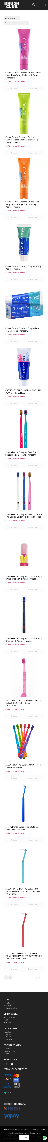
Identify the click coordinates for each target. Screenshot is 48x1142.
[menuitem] (32, 5)
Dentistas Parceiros (10, 1008)
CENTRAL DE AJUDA (12, 1045)
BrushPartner (8, 1039)
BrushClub (7, 1032)
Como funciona (9, 1003)
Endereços (7, 1022)
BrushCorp (7, 1034)
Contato (6, 1054)
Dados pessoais (9, 1017)
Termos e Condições (11, 1051)
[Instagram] (12, 1064)
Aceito (24, 1137)
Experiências (8, 1005)
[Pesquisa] (32, 5)
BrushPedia (8, 1037)
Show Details (33, 88)
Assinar (15, 88)
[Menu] (38, 5)
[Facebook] (6, 1064)
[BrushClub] (20, 5)
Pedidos (6, 1020)
